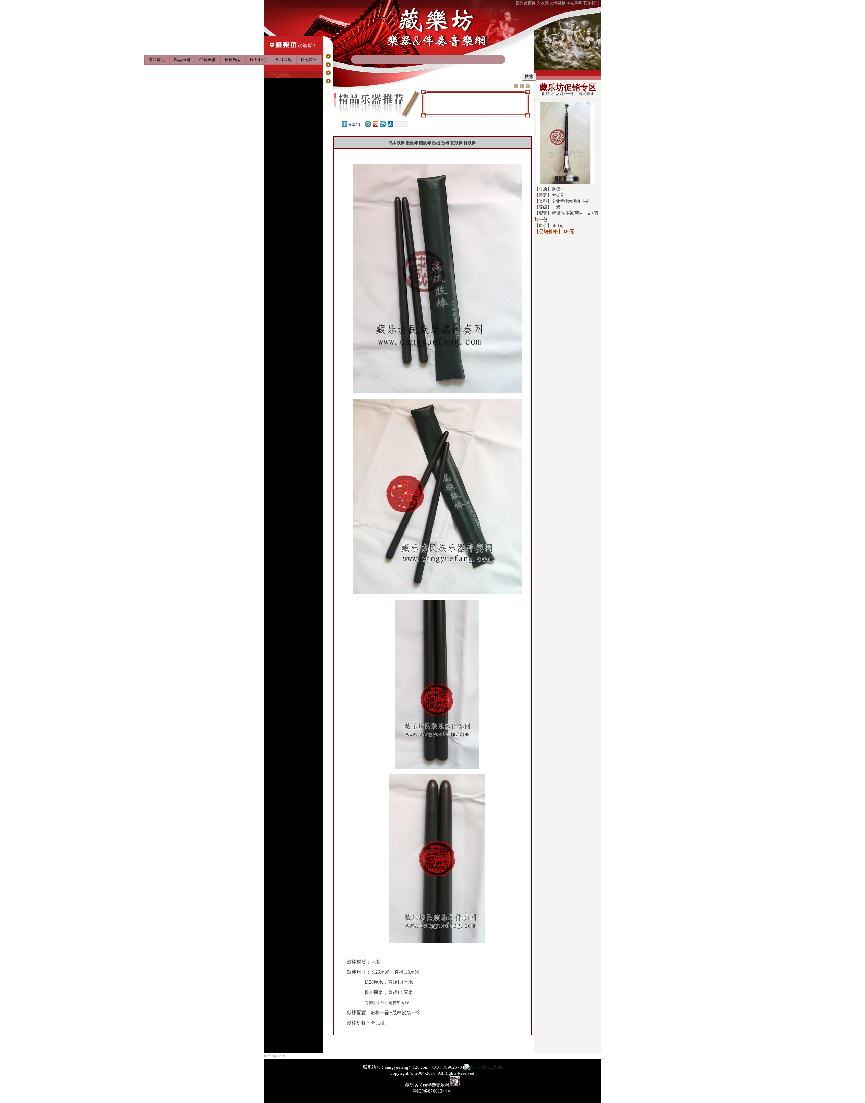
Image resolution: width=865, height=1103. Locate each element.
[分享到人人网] (390, 124)
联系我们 (591, 3)
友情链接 (557, 3)
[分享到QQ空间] (367, 124)
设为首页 (524, 3)
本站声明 (574, 3)
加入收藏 (541, 3)
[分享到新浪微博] (375, 124)
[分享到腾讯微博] (382, 124)
